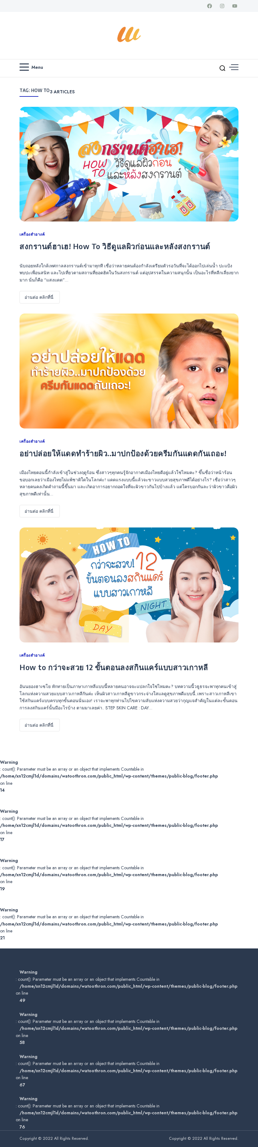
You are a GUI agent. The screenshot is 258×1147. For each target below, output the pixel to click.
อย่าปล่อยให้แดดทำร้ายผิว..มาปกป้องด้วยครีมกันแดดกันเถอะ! (123, 453)
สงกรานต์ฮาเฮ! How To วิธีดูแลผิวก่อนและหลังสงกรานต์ (115, 246)
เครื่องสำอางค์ (32, 234)
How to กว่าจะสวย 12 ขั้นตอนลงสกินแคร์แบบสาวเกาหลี (114, 667)
